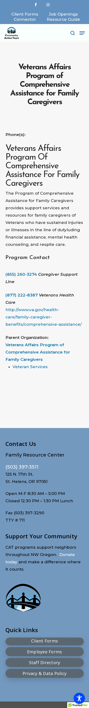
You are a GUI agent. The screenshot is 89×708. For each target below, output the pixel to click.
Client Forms (44, 641)
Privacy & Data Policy (44, 673)
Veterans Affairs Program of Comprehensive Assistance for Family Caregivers (37, 352)
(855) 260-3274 (21, 274)
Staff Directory (44, 662)
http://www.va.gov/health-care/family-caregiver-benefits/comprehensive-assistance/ (43, 317)
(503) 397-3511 (21, 467)
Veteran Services (30, 366)
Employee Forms (44, 651)
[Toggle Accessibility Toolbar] (79, 698)
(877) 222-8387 (21, 295)
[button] (82, 33)
